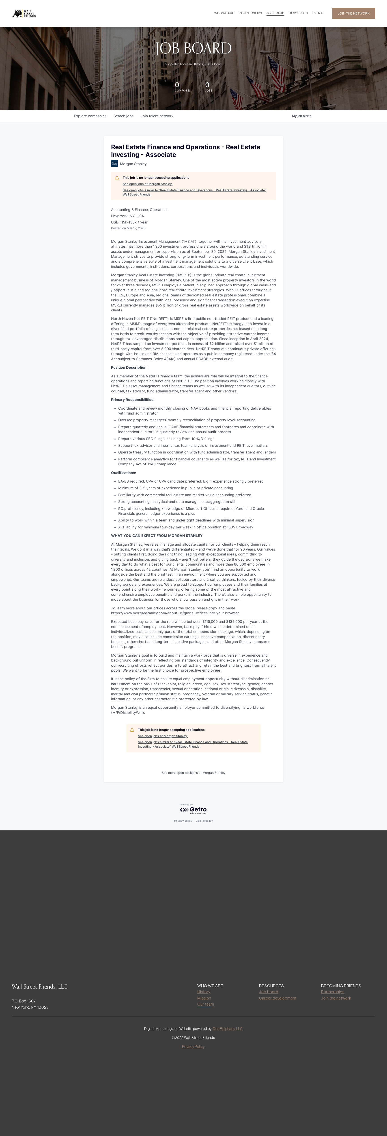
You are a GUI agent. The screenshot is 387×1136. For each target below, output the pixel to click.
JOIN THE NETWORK (354, 13)
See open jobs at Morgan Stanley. (148, 184)
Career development (277, 998)
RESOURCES (298, 13)
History (203, 991)
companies (90, 116)
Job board (268, 991)
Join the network (336, 998)
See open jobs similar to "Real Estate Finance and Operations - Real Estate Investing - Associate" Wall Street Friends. (194, 192)
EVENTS (318, 13)
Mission (204, 998)
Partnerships (332, 991)
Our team (205, 1004)
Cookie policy (204, 820)
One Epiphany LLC (228, 1028)
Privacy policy (183, 820)
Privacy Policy (193, 1046)
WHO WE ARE (224, 13)
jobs (123, 116)
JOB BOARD (275, 13)
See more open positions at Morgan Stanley (194, 772)
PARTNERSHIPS (250, 13)
